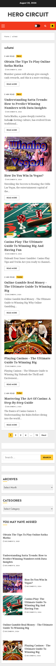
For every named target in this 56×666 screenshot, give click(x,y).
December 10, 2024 (14, 254)
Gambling (11, 168)
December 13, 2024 (14, 180)
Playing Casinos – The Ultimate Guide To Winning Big (27, 360)
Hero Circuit (28, 14)
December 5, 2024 (14, 366)
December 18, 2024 (14, 112)
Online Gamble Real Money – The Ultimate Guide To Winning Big (28, 287)
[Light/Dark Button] (37, 25)
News (19, 56)
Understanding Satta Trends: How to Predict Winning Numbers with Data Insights (25, 104)
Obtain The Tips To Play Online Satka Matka (25, 536)
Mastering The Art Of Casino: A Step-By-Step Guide (27, 401)
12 (37, 435)
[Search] (45, 26)
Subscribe (52, 26)
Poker (19, 393)
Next (43, 435)
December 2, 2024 (14, 407)
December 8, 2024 (14, 295)
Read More (12, 84)
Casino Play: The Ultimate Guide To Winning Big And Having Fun (24, 246)
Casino (10, 234)
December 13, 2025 (14, 70)
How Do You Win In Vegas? (24, 175)
